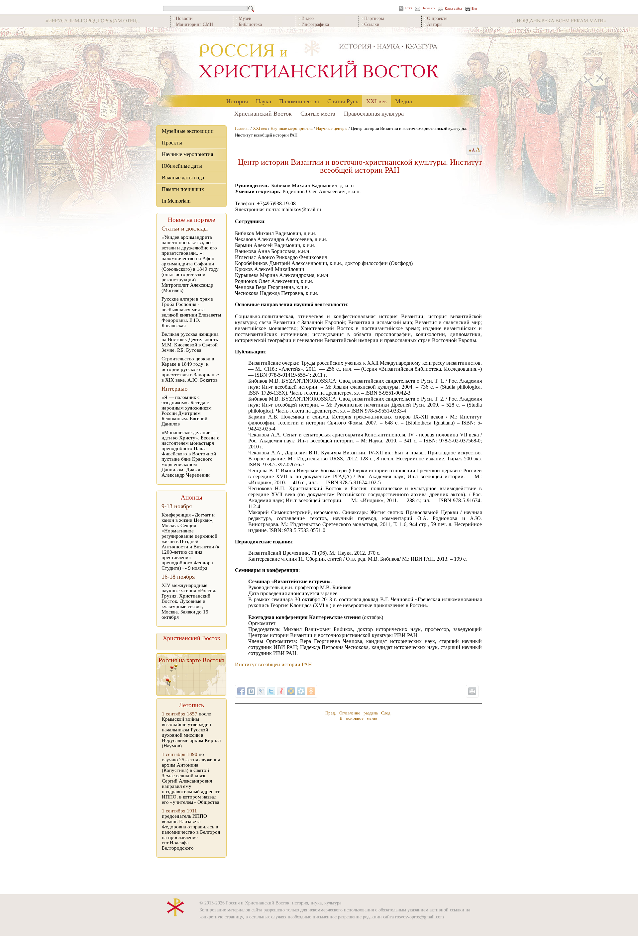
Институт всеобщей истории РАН (273, 664)
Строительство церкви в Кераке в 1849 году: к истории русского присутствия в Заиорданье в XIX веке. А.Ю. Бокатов (190, 369)
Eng (474, 8)
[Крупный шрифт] (474, 150)
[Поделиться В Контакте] (251, 691)
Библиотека (250, 24)
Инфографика (315, 24)
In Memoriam (176, 201)
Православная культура (374, 113)
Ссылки (371, 24)
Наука (263, 101)
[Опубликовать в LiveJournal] (261, 691)
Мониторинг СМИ (194, 24)
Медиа (403, 101)
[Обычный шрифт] (469, 150)
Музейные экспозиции (188, 131)
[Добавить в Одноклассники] (311, 691)
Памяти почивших (183, 189)
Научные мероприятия (187, 154)
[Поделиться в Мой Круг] (301, 691)
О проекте (437, 18)
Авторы (434, 24)
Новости (184, 18)
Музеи (245, 18)
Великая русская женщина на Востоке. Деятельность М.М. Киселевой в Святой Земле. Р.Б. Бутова (190, 342)
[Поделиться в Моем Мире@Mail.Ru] (291, 691)
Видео (307, 18)
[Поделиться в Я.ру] (281, 691)
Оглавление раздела (358, 712)
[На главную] (319, 61)
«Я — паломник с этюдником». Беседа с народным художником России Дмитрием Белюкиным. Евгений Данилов (186, 410)
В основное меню (358, 718)
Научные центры (332, 128)
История (237, 101)
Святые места (317, 113)
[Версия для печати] (472, 691)
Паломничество (299, 101)
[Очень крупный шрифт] (478, 150)
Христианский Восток (263, 113)
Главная (242, 128)
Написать (428, 8)
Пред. (330, 712)
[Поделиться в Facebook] (241, 691)
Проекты (172, 142)
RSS (408, 8)
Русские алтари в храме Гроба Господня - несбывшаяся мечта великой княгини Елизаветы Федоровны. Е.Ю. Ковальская (191, 312)
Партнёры (374, 18)
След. (386, 712)
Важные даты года (183, 177)
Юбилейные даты (182, 166)
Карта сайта (453, 8)
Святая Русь (342, 101)
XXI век (376, 101)
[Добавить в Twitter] (271, 691)
